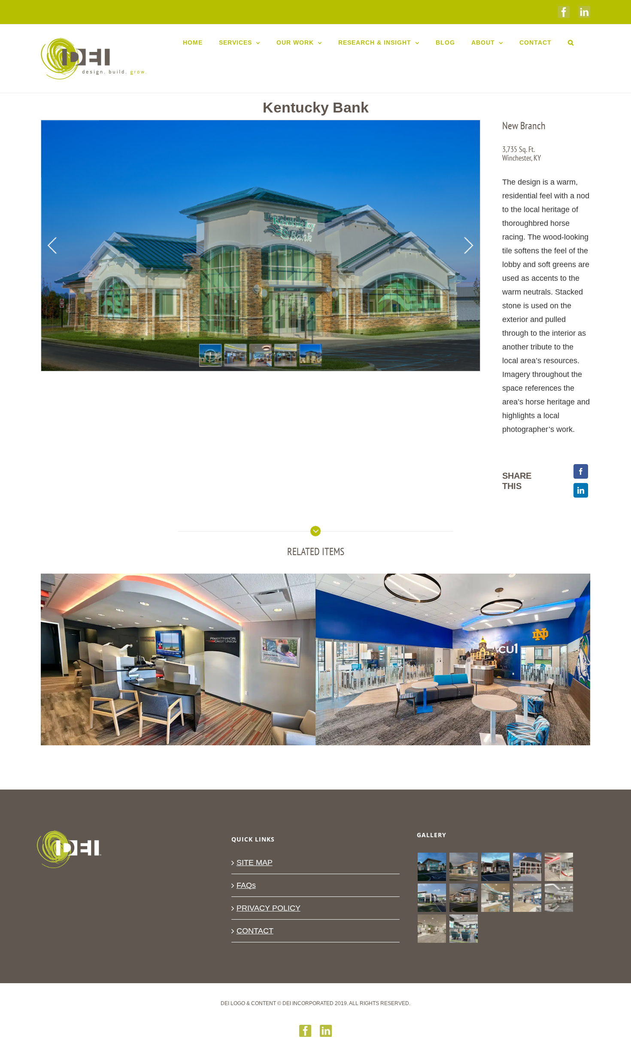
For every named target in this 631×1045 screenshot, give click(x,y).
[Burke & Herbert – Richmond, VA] (463, 897)
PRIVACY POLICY (268, 908)
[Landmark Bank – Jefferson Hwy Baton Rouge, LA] (527, 866)
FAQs (246, 885)
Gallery (178, 644)
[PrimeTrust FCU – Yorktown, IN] (495, 897)
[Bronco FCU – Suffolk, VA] (463, 928)
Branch (111, 677)
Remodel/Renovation (226, 677)
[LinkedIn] (580, 490)
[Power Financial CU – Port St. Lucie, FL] (558, 866)
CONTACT (255, 931)
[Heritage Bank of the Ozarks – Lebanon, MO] (431, 928)
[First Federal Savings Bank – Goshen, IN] (431, 897)
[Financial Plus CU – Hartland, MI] (431, 866)
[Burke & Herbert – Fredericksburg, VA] (527, 897)
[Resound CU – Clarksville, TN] (495, 866)
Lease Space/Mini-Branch (159, 677)
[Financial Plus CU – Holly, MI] (463, 866)
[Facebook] (580, 471)
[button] (571, 42)
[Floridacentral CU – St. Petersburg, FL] (558, 897)
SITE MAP (255, 862)
